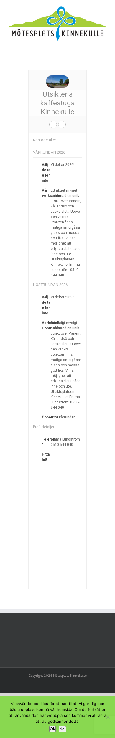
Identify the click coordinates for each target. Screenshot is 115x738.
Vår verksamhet (52, 193)
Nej (62, 729)
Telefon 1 (48, 442)
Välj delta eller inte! (46, 173)
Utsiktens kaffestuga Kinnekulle (57, 103)
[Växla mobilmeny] (103, 44)
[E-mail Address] (53, 124)
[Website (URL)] (62, 124)
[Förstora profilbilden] (57, 76)
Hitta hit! (46, 457)
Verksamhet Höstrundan (52, 325)
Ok (52, 729)
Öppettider (51, 417)
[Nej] (108, 717)
